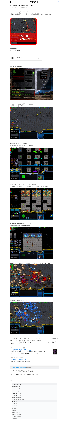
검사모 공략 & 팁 (15, 408)
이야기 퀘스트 (14, 410)
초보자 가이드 (14, 403)
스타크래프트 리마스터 (15, 367)
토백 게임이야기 (34, 2)
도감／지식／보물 (15, 406)
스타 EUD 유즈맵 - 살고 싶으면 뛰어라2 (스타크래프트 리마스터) (23, 371)
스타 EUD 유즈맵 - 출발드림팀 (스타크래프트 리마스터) (21, 370)
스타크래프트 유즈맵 (16, 388)
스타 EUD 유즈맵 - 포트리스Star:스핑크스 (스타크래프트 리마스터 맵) (24, 374)
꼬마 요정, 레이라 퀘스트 (16, 414)
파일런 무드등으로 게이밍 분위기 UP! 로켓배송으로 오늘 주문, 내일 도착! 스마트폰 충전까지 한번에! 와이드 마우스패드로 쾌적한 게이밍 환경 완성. (30, 352)
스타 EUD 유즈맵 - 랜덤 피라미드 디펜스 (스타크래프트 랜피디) (22, 373)
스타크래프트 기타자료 (16, 395)
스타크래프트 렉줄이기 (16, 393)
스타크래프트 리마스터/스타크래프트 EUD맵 (17, 7)
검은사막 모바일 (15, 401)
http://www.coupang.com (17, 347)
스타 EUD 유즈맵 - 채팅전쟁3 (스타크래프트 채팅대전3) (21, 5)
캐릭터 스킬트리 (15, 405)
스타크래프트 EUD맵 (22, 367)
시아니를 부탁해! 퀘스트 (16, 412)
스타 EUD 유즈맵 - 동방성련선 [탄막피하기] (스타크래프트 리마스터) (23, 375)
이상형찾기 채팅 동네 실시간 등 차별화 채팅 (21, 361)
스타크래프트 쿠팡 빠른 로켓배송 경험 (21, 350)
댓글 (11, 380)
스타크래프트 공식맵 (16, 386)
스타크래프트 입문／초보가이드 (18, 399)
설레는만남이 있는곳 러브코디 (19, 359)
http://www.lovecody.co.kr (17, 357)
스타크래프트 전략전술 (16, 397)
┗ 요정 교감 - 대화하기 (16, 416)
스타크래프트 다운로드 (16, 391)
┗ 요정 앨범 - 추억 (15, 418)
